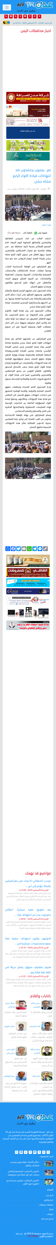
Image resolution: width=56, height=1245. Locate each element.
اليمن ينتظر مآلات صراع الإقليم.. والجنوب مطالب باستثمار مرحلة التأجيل (41, 1037)
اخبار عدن (49, 1195)
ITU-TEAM (33, 1236)
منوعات (50, 1214)
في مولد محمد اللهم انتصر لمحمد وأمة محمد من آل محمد (41, 1062)
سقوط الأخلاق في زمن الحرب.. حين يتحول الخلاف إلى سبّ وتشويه (15, 1087)
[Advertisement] (28, 746)
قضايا (51, 1209)
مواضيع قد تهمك (38, 873)
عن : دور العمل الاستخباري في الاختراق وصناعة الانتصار (16, 1062)
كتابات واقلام (40, 996)
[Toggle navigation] (7, 7)
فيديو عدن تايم (47, 1219)
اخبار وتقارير (48, 1200)
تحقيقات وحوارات (46, 1205)
